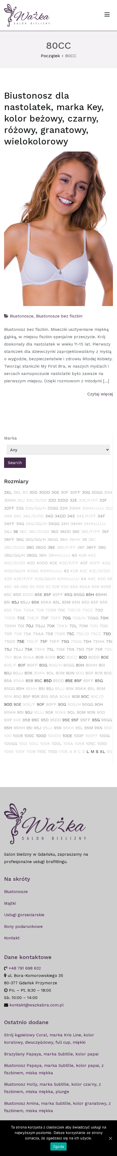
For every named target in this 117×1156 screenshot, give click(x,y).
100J (34, 743)
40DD (42, 562)
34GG (53, 523)
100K (45, 743)
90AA (64, 696)
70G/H (79, 618)
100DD (54, 735)
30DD (44, 492)
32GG (52, 508)
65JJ (25, 602)
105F (20, 751)
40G (106, 562)
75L (50, 649)
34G (20, 523)
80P (89, 673)
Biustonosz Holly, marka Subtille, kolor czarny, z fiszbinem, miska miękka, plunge (52, 1088)
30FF (75, 492)
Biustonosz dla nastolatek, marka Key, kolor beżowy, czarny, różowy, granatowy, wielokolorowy (54, 118)
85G (99, 680)
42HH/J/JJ (68, 578)
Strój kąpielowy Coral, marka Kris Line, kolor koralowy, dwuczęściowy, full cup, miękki (49, 1039)
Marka (10, 438)
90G (62, 704)
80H (80, 665)
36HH (75, 539)
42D (8, 578)
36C (23, 531)
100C (29, 735)
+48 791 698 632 (25, 968)
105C (91, 743)
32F (103, 500)
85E (69, 680)
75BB (59, 633)
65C (8, 594)
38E (51, 547)
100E (67, 735)
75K (28, 649)
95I (29, 727)
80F (22, 665)
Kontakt (12, 938)
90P (8, 719)
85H (20, 688)
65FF (58, 594)
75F (44, 641)
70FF (55, 618)
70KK (62, 625)
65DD (28, 594)
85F (78, 680)
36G (20, 539)
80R (99, 673)
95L (79, 727)
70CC (87, 610)
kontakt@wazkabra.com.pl (37, 1005)
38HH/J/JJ (59, 555)
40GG (32, 570)
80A (18, 657)
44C (92, 578)
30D (33, 492)
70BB (50, 610)
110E (63, 751)
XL (102, 751)
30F (65, 492)
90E (17, 704)
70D (99, 610)
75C (70, 633)
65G (68, 594)
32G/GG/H (35, 508)
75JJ (18, 649)
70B (40, 610)
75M (60, 649)
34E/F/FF (86, 516)
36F (105, 531)
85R (35, 696)
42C (83, 570)
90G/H (74, 704)
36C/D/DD (39, 531)
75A (27, 633)
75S (108, 649)
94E (17, 719)
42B (74, 570)
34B (8, 516)
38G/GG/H (14, 555)
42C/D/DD (99, 570)
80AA (28, 657)
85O (17, 696)
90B (76, 696)
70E (21, 618)
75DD (9, 641)
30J (21, 500)
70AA (28, 610)
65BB (106, 586)
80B (40, 657)
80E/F (10, 665)
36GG (52, 539)
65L (57, 602)
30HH (10, 500)
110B (31, 751)
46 (109, 578)
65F (47, 594)
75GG (76, 641)
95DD (55, 719)
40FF (95, 562)
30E (55, 492)
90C (85, 696)
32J (109, 508)
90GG (87, 704)
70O (103, 625)
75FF (54, 641)
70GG (92, 618)
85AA (18, 680)
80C (61, 657)
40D (31, 562)
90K (49, 712)
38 (84, 539)
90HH (10, 712)
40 (74, 555)
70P (8, 633)
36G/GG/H (35, 539)
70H (104, 618)
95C (35, 719)
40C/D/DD (14, 562)
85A (8, 680)
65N (76, 602)
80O (80, 673)
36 (15, 531)
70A (17, 610)
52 (48, 586)
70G (66, 618)
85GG (9, 688)
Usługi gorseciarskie (24, 914)
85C (38, 680)
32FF (9, 508)
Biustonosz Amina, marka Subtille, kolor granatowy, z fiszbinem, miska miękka (57, 1107)
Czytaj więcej (100, 394)
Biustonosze (21, 316)
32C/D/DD (36, 500)
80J (8, 673)
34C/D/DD (33, 516)
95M (88, 727)
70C (61, 610)
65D (17, 594)
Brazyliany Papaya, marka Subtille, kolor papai (51, 1054)
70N (93, 625)
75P (89, 649)
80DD (94, 657)
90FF (51, 704)
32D (52, 500)
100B (18, 735)
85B (29, 680)
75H (87, 641)
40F (84, 562)
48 (16, 586)
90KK (60, 712)
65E (38, 594)
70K (51, 625)
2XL (8, 492)
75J (8, 649)
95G (96, 719)
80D (83, 657)
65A (74, 586)
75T (8, 657)
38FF (91, 547)
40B (82, 555)
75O (80, 649)
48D (24, 586)
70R (18, 633)
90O (101, 712)
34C (17, 516)
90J (29, 712)
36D (55, 531)
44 (83, 578)
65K (35, 602)
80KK (39, 673)
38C (92, 539)
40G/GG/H (15, 570)
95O (108, 727)
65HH (101, 594)
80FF (32, 665)
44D (101, 578)
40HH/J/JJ (51, 570)
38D (30, 547)
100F (79, 735)
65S (8, 610)
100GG (10, 743)
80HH (91, 665)
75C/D (82, 633)
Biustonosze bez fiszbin (59, 316)
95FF (85, 719)
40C (92, 555)
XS (109, 751)
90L (71, 712)
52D (65, 586)
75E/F (32, 641)
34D (49, 516)
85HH (31, 688)
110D (52, 751)
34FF (9, 523)
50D (40, 586)
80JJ (18, 673)
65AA (84, 586)
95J (37, 727)
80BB (50, 657)
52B (56, 586)
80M (60, 673)
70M (83, 625)
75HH (98, 641)
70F (45, 618)
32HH (75, 508)
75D (107, 633)
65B (95, 586)
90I (20, 712)
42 (66, 570)
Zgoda (58, 1146)
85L (91, 688)
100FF (91, 735)
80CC (72, 657)
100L (57, 743)
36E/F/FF (90, 531)
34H (65, 523)
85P (26, 696)
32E (73, 500)
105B (79, 743)
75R (99, 649)
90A (54, 696)
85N (8, 696)
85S (44, 696)
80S (108, 673)
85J (50, 688)
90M (81, 712)
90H (99, 704)
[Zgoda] (110, 1138)
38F (81, 547)
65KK (46, 602)
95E (66, 719)
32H (64, 508)
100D (41, 735)
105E (9, 751)
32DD (62, 500)
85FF (88, 680)
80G (43, 665)
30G (86, 492)
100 (7, 735)
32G (20, 508)
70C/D (74, 610)
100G (104, 735)
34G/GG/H (36, 523)
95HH (19, 727)
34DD (60, 516)
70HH (10, 625)
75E (20, 641)
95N (98, 727)
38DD (40, 547)
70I (20, 625)
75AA (38, 633)
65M (66, 602)
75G (65, 641)
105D (102, 743)
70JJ (40, 625)
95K (58, 727)
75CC (95, 633)
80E (105, 657)
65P (94, 602)
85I (42, 688)
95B (26, 719)
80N (70, 673)
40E (53, 562)
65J (15, 602)
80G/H (55, 665)
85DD (58, 680)
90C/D (97, 696)
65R (103, 602)
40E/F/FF (69, 562)
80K (28, 673)
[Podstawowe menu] (107, 15)
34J (8, 531)
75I (109, 641)
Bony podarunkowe (23, 926)
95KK (68, 727)
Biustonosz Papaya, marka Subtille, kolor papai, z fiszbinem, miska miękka (54, 1069)
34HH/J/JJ (95, 523)
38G (102, 547)
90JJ (39, 712)
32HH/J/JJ (93, 508)
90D (8, 704)
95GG (106, 719)
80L (50, 673)
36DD (65, 531)
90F (41, 704)
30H (108, 492)
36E (76, 531)
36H (64, 539)
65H (90, 594)
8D (25, 492)
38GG (31, 555)
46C (8, 586)
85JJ (60, 688)
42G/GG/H (45, 578)
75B (49, 633)
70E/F (32, 618)
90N (91, 712)
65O (86, 602)
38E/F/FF (66, 547)
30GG (97, 492)
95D (45, 719)
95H (8, 727)
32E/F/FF (88, 500)
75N (70, 649)
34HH (76, 523)
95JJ (48, 727)
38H (43, 555)
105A (68, 743)
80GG (69, 665)
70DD (10, 618)
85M (101, 688)
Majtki (10, 903)
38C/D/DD (14, 547)
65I (7, 602)
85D (48, 680)
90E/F (29, 704)
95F (75, 719)
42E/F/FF (23, 578)
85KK (80, 688)
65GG (79, 594)
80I (102, 665)
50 (32, 586)
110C (42, 751)
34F (101, 516)
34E (71, 516)
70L (73, 625)
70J (29, 625)
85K (70, 688)
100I (23, 743)
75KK (39, 649)
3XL (17, 492)
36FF (9, 539)
